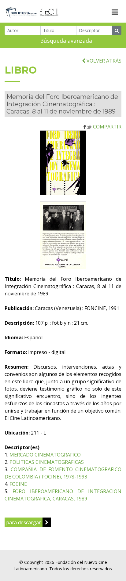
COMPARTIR (106, 126)
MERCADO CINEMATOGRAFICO (45, 454)
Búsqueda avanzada (66, 40)
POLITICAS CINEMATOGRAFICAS (46, 462)
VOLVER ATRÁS (103, 60)
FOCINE (18, 484)
